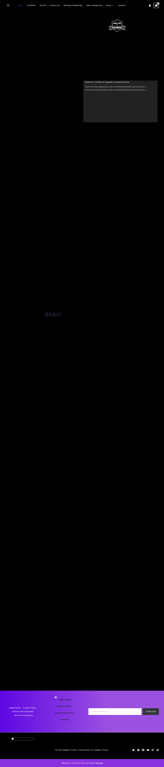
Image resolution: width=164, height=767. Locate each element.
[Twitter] (133, 750)
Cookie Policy (29, 708)
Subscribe (151, 711)
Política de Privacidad (22, 711)
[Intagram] (138, 750)
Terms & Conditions (23, 715)
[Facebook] (143, 750)
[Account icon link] (150, 5)
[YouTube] (148, 750)
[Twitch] (153, 750)
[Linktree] (158, 750)
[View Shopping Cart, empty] (156, 5)
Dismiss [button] (99, 763)
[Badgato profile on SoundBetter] (117, 25)
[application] (112, 5)
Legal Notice (15, 708)
